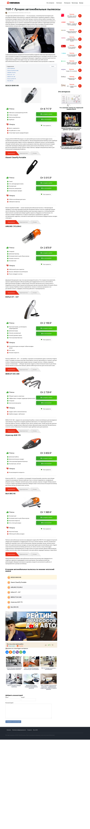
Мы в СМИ (35, 729)
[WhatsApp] (20, 652)
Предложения (11, 153)
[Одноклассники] (10, 652)
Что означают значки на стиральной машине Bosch (71, 108)
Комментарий (9, 702)
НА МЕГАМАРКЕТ (47, 119)
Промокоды (75, 2)
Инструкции (67, 2)
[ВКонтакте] (7, 652)
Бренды (81, 2)
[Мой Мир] (24, 652)
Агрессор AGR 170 (11, 78)
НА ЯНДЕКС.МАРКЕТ (47, 114)
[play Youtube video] (31, 626)
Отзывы (35, 153)
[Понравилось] (46, 645)
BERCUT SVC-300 (11, 76)
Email (23, 697)
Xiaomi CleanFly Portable (12, 70)
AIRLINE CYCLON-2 (11, 72)
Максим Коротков (15, 12)
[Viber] (17, 652)
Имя (7, 697)
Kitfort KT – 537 (11, 74)
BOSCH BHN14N (11, 68)
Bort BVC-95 (10, 80)
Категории (59, 2)
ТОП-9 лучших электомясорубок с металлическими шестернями (71, 147)
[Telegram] (13, 652)
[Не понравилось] (52, 645)
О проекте (29, 729)
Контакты (9, 729)
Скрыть (52, 66)
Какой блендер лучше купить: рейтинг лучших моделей (71, 128)
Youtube (21, 646)
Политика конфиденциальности (19, 729)
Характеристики (24, 153)
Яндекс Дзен (11, 646)
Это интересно (50, 2)
